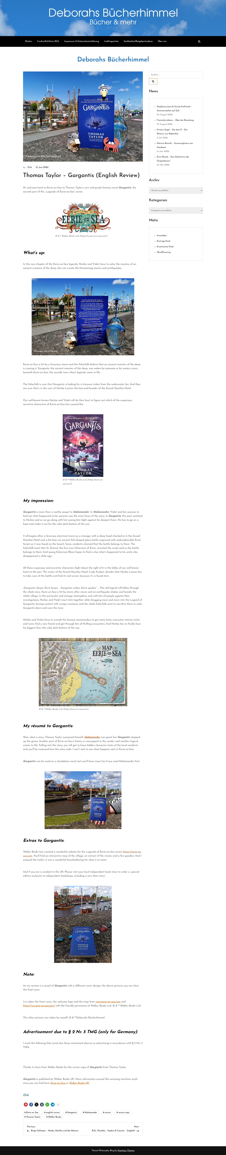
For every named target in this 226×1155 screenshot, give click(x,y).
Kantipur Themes (126, 1150)
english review (52, 1112)
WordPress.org (163, 252)
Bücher (28, 41)
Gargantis (72, 1112)
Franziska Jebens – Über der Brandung (175, 120)
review (108, 1112)
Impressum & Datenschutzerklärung (81, 41)
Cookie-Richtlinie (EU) (48, 41)
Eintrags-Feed (163, 241)
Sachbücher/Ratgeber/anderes (138, 41)
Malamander (91, 1112)
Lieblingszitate (111, 41)
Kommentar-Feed (165, 247)
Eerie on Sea (32, 1112)
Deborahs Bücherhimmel (113, 60)
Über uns (162, 41)
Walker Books (54, 1117)
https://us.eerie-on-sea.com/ (39, 1005)
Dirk (30, 167)
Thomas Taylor (33, 1117)
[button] (26, 1104)
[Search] (153, 81)
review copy (123, 1112)
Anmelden (162, 236)
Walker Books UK (79, 1083)
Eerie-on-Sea (58, 1083)
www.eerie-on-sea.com (108, 1001)
